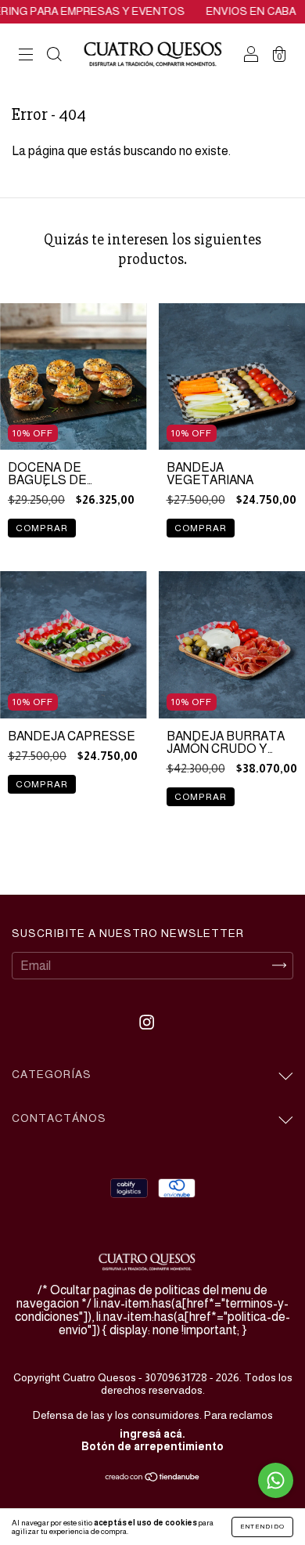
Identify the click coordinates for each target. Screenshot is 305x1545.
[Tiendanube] (153, 1478)
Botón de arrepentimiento (152, 1446)
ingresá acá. (152, 1433)
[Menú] (26, 56)
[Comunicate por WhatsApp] (275, 1480)
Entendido (262, 1526)
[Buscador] (54, 56)
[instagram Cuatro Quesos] (147, 1022)
